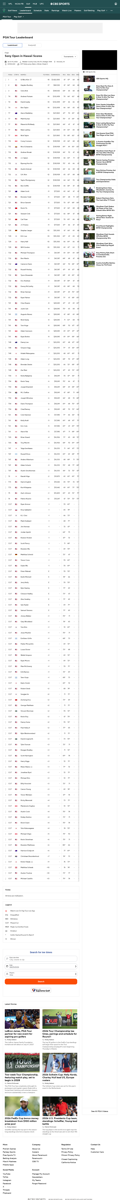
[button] (4, 4)
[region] (99, 60)
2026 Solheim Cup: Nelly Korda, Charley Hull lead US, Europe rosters (59, 1077)
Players (11, 973)
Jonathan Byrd (26, 772)
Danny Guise (25, 722)
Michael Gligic (26, 834)
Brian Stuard (25, 437)
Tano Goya (24, 677)
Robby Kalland (11, 1040)
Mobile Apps (8, 1165)
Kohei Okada (25, 862)
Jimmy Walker (26, 616)
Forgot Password (39, 1183)
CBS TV (35, 1161)
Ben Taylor (24, 108)
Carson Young (26, 789)
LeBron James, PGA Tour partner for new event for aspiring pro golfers (18, 1034)
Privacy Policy (67, 1152)
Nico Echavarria (26, 147)
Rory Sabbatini (26, 510)
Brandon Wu (25, 549)
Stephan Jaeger (26, 231)
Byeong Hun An (26, 163)
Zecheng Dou (26, 700)
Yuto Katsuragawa (27, 828)
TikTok (5, 1177)
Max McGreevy (26, 666)
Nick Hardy (25, 320)
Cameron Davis (26, 264)
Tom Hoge (24, 326)
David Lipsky (25, 102)
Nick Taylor (25, 136)
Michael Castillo (27, 879)
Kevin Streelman (27, 840)
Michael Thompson (28, 253)
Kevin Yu (24, 208)
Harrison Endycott (27, 851)
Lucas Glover (25, 650)
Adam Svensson (26, 331)
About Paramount (39, 1155)
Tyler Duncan (25, 745)
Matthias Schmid (27, 555)
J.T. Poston (24, 225)
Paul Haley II (25, 728)
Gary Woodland (26, 622)
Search (41, 981)
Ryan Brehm (25, 337)
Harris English (26, 482)
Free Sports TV (9, 1155)
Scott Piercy (25, 543)
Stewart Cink (25, 214)
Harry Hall (24, 242)
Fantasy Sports (9, 1152)
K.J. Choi (24, 516)
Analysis (31, 45)
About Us (36, 1149)
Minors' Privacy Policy (70, 1155)
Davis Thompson (27, 404)
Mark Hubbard (26, 521)
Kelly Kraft (25, 421)
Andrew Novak (26, 152)
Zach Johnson (26, 493)
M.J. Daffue (25, 392)
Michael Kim (25, 778)
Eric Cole (24, 426)
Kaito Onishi (25, 683)
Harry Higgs (25, 761)
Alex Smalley (25, 599)
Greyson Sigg (25, 348)
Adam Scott (25, 191)
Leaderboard (12, 45)
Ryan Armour (25, 504)
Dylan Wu (24, 566)
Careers (35, 1152)
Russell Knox (25, 454)
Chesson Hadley (27, 594)
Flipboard (7, 1193)
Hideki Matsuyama (27, 353)
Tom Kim (24, 627)
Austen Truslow (26, 873)
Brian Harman (26, 292)
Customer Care (97, 1152)
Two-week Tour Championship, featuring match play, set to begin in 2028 (21, 1077)
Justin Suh (24, 309)
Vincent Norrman (27, 711)
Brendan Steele (26, 365)
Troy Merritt (25, 443)
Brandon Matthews (28, 845)
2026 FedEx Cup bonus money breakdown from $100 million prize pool (22, 1121)
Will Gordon (25, 247)
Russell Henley (26, 270)
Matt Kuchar (25, 119)
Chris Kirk (24, 91)
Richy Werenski (26, 800)
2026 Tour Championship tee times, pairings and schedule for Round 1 (59, 1034)
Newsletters (37, 1177)
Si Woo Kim (25, 80)
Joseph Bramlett (27, 387)
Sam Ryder (25, 605)
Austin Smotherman (28, 471)
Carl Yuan (24, 219)
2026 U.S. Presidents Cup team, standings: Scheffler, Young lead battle (59, 1121)
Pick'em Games (9, 1149)
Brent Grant (25, 823)
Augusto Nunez (26, 314)
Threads (6, 1190)
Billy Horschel (26, 784)
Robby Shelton (26, 817)
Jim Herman (25, 527)
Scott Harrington (27, 756)
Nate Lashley (25, 130)
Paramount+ (37, 1158)
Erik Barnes (25, 672)
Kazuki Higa (25, 476)
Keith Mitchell (26, 577)
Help (93, 1149)
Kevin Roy (24, 717)
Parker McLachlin (27, 644)
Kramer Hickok (26, 538)
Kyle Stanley (25, 588)
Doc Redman (25, 281)
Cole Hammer (26, 415)
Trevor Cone (25, 560)
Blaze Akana (25, 767)
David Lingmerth (27, 739)
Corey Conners (26, 141)
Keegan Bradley (26, 750)
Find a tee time (14, 957)
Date (11, 965)
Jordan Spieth (26, 532)
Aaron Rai (24, 432)
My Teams (36, 1180)
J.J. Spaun (24, 158)
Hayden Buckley (27, 85)
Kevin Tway (25, 381)
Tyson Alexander (27, 275)
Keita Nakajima (26, 376)
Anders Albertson (27, 460)
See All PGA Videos (99, 1111)
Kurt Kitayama (26, 487)
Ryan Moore (25, 661)
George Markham (27, 705)
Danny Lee (25, 342)
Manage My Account (41, 1174)
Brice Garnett (26, 203)
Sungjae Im (25, 694)
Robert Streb (25, 689)
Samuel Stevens (26, 610)
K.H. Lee (24, 236)
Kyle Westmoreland (28, 733)
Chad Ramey (25, 409)
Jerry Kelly (25, 582)
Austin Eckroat (26, 169)
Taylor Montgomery (28, 180)
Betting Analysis (9, 1158)
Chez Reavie (25, 303)
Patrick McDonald (13, 1083)
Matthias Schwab (27, 867)
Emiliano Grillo (26, 638)
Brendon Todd (26, 197)
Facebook (7, 1183)
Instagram (7, 1180)
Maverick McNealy (27, 124)
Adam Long (25, 359)
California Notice (68, 1162)
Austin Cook (25, 812)
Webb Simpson (26, 655)
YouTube (6, 1174)
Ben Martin (25, 258)
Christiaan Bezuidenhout (30, 856)
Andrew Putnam (27, 96)
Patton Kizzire (26, 499)
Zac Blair (24, 370)
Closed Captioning (69, 1159)
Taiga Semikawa (26, 448)
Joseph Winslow (27, 398)
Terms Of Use (67, 1149)
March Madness (9, 1161)
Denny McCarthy (27, 286)
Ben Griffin (25, 186)
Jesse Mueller (26, 633)
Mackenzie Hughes (28, 806)
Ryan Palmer (25, 298)
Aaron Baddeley (26, 113)
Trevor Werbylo (26, 795)
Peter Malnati (26, 571)
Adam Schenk (26, 465)
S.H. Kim (24, 175)
